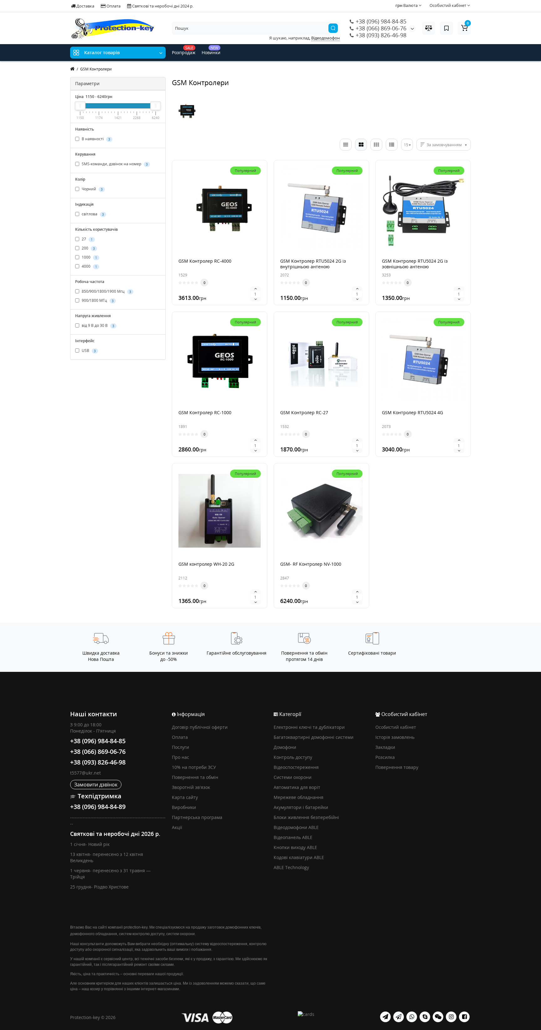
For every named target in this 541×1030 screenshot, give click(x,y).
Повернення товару (396, 767)
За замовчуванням (444, 144)
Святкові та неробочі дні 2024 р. (162, 6)
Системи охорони (293, 777)
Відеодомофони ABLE (296, 827)
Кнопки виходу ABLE (295, 847)
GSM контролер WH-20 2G (206, 564)
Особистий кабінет (395, 727)
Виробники (184, 807)
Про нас (180, 757)
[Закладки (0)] (446, 28)
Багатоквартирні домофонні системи (313, 737)
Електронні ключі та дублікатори (309, 727)
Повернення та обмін (195, 777)
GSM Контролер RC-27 (304, 412)
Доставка (84, 6)
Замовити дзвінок (95, 784)
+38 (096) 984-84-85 (380, 21)
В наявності (95, 139)
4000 (89, 266)
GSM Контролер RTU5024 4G (412, 412)
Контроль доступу (293, 757)
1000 (89, 257)
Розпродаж (183, 50)
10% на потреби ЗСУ (194, 767)
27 (87, 239)
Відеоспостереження (296, 767)
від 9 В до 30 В (97, 325)
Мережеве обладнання (298, 797)
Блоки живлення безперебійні (306, 817)
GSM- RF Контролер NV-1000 (310, 564)
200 (88, 248)
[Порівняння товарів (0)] (428, 28)
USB (88, 350)
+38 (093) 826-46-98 (380, 35)
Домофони (285, 747)
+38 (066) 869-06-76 (380, 28)
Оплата (113, 6)
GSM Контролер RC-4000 (204, 261)
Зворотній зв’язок (191, 787)
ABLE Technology (291, 867)
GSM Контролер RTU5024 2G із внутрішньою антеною (313, 264)
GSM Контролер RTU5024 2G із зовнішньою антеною (415, 264)
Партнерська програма (197, 817)
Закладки (385, 747)
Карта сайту (185, 797)
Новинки (211, 50)
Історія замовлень (395, 737)
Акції (177, 827)
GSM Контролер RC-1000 (204, 412)
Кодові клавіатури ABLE (299, 857)
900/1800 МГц (97, 300)
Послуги (180, 747)
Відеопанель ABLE (293, 837)
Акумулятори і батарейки (301, 807)
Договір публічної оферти (200, 727)
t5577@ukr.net (85, 773)
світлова (92, 214)
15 (406, 144)
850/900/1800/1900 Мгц (106, 291)
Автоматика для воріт (297, 787)
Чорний (92, 189)
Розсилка (385, 757)
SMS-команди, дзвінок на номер (114, 164)
